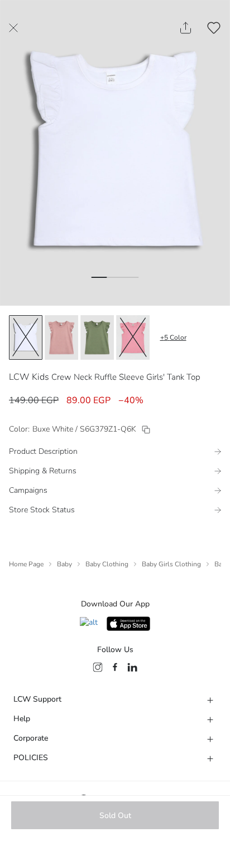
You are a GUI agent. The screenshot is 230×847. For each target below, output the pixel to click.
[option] (25, 337)
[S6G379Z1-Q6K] (146, 429)
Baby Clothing (106, 564)
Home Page (26, 564)
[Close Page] (13, 27)
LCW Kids (29, 377)
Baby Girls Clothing (171, 564)
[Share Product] (185, 28)
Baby (64, 564)
